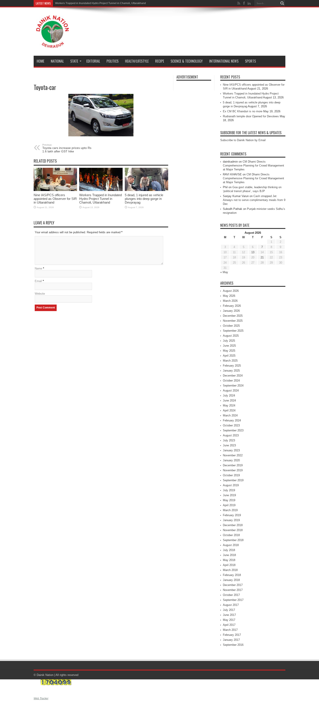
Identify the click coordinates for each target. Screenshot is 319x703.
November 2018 (233, 530)
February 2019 (232, 515)
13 (252, 252)
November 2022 (233, 455)
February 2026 (232, 305)
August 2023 (231, 435)
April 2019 (229, 505)
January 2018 (231, 580)
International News (223, 61)
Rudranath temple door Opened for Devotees (251, 116)
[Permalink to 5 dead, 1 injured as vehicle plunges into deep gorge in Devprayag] (146, 179)
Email (38, 281)
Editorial (93, 61)
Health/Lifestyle (137, 61)
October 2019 (231, 475)
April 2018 (229, 565)
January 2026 (231, 310)
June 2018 (229, 555)
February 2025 (232, 365)
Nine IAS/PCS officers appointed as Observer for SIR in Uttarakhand (55, 198)
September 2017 (233, 600)
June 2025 (229, 345)
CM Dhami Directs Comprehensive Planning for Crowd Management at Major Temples (253, 165)
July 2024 (229, 395)
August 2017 (231, 605)
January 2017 (231, 639)
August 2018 (231, 545)
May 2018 (229, 560)
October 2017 (231, 595)
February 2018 (232, 575)
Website (40, 293)
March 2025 (230, 360)
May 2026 (229, 295)
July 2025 (229, 340)
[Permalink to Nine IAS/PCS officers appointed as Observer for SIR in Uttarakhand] (55, 179)
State (74, 61)
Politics (112, 61)
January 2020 (231, 460)
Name (38, 268)
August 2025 (231, 335)
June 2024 (229, 400)
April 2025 (229, 355)
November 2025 (233, 320)
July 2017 (229, 610)
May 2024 (229, 405)
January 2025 (231, 370)
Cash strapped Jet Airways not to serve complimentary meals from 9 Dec (254, 200)
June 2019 (229, 495)
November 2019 (233, 470)
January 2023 (231, 450)
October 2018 (231, 535)
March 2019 (230, 510)
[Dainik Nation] (52, 31)
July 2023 (229, 440)
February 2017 (232, 634)
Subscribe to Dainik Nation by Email (243, 140)
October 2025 (231, 325)
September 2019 (233, 480)
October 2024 (231, 380)
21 (262, 257)
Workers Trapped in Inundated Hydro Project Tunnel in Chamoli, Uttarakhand (100, 3)
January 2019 (231, 520)
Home (40, 61)
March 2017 (230, 629)
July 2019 (229, 490)
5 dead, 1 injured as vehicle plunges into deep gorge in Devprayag (144, 198)
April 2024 (229, 410)
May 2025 (229, 350)
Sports (250, 61)
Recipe (159, 61)
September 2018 (233, 540)
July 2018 (229, 550)
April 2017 (229, 624)
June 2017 (229, 615)
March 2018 (230, 570)
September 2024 (233, 385)
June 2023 (229, 445)
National (57, 61)
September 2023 (233, 430)
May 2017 (229, 619)
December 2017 (233, 585)
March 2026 (230, 300)
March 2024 (230, 415)
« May (224, 272)
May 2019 (229, 500)
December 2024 (233, 375)
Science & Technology (187, 61)
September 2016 (233, 644)
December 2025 (233, 315)
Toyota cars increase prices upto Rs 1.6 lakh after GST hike (66, 148)
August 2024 (231, 390)
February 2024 (232, 420)
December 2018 (233, 525)
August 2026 (231, 290)
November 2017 (233, 590)
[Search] (282, 3)
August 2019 (231, 485)
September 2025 (233, 330)
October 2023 (231, 425)
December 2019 (233, 465)
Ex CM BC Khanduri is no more (242, 111)
